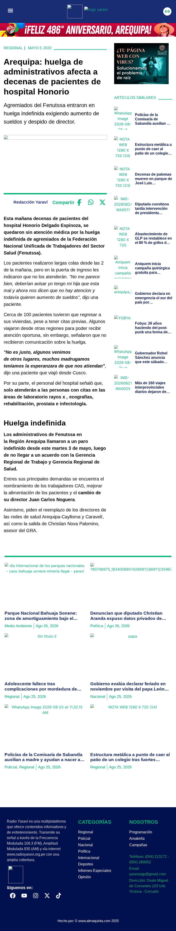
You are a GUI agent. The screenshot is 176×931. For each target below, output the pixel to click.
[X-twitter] (47, 895)
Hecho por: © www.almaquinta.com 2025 (88, 921)
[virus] (141, 82)
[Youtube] (24, 895)
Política (84, 851)
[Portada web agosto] (88, 35)
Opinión (84, 877)
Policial (84, 838)
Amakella (137, 838)
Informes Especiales (94, 871)
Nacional (85, 845)
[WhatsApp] (90, 202)
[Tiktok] (58, 895)
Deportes (85, 864)
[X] (102, 202)
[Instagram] (35, 895)
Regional (13, 48)
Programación (140, 832)
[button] (10, 10)
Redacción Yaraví (31, 202)
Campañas (138, 845)
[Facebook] (79, 202)
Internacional (88, 858)
